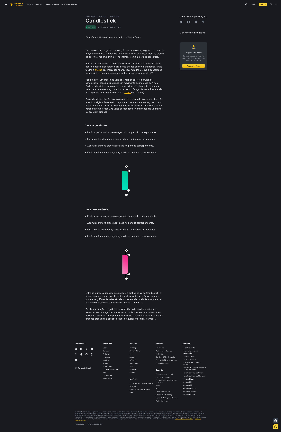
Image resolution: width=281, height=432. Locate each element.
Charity (132, 372)
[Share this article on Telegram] (195, 22)
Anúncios (106, 354)
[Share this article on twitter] (181, 22)
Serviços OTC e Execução (165, 357)
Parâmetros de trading (164, 395)
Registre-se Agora (193, 66)
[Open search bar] (246, 4)
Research (133, 369)
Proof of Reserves (162, 363)
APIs (157, 389)
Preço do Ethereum (189, 359)
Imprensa (106, 357)
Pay (131, 354)
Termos (105, 363)
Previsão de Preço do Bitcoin (193, 373)
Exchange (133, 348)
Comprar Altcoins (189, 394)
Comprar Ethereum (189, 391)
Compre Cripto (135, 351)
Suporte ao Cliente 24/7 (164, 374)
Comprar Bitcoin (188, 379)
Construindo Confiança (111, 369)
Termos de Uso (179, 419)
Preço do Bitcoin (188, 356)
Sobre (105, 348)
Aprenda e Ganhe (189, 348)
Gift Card (133, 360)
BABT (131, 366)
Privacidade (107, 366)
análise (98, 70)
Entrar (253, 4)
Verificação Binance (163, 392)
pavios (127, 92)
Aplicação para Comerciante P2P (141, 383)
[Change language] (271, 4)
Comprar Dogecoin (189, 388)
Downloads (160, 348)
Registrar (262, 4)
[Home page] (17, 4)
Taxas (158, 385)
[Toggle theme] (276, 4)
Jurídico (106, 360)
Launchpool (134, 363)
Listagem (133, 386)
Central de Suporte (163, 377)
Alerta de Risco (108, 378)
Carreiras (106, 351)
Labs (131, 392)
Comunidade (107, 375)
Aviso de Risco (188, 419)
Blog (104, 372)
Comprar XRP (187, 385)
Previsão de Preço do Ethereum (194, 376)
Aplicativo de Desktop (164, 351)
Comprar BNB (187, 382)
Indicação (159, 354)
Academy (133, 357)
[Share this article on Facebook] (188, 22)
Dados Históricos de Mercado (166, 360)
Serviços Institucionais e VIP (140, 389)
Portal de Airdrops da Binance (166, 398)
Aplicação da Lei (162, 401)
